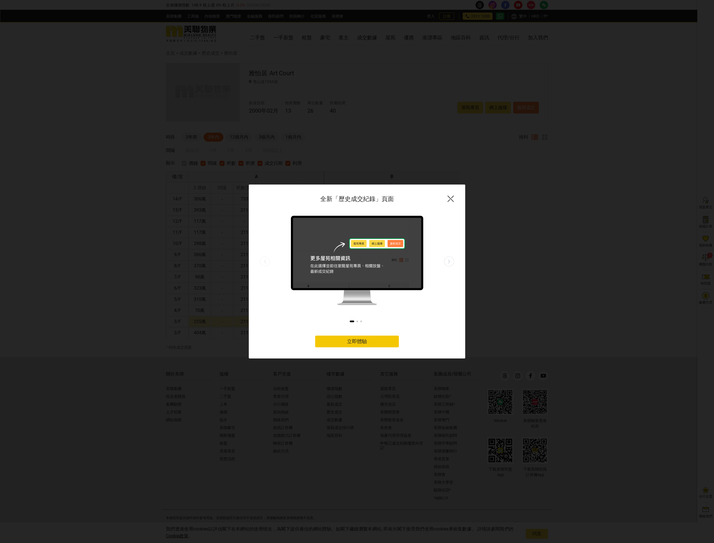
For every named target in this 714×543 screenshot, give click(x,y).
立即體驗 (357, 341)
